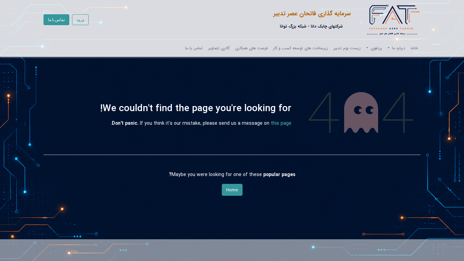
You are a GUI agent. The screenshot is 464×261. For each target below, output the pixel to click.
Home (232, 190)
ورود (80, 19)
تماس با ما (56, 19)
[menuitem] (414, 48)
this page (281, 123)
